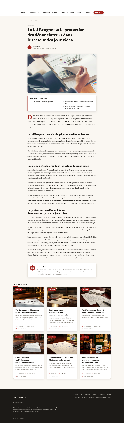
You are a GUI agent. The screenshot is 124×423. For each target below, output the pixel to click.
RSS (109, 397)
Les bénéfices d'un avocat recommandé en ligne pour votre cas (92, 359)
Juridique (32, 12)
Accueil (23, 12)
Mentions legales (101, 397)
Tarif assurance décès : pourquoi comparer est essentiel (58, 312)
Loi (39, 12)
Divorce (80, 12)
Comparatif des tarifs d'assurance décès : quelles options (24, 359)
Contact (98, 12)
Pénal (72, 12)
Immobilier (46, 12)
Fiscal (54, 12)
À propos (88, 12)
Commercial (63, 12)
